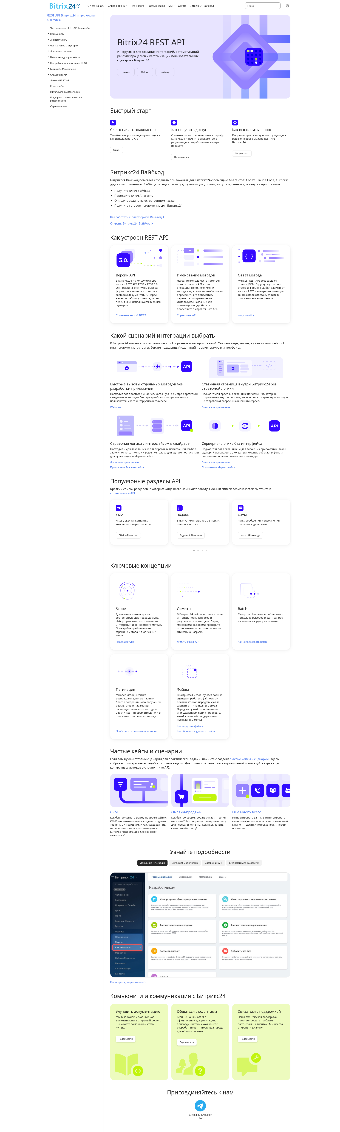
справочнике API (122, 493)
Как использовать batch (252, 641)
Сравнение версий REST (131, 315)
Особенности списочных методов (136, 731)
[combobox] (262, 6)
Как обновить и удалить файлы (196, 731)
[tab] (185, 863)
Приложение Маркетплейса (127, 467)
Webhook (115, 407)
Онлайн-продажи (186, 812)
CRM (114, 812)
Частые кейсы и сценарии (249, 759)
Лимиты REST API (188, 641)
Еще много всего (246, 812)
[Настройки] (287, 5)
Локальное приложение (216, 407)
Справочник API (186, 315)
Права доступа (125, 641)
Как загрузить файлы (190, 726)
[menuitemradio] (194, 550)
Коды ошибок (246, 315)
